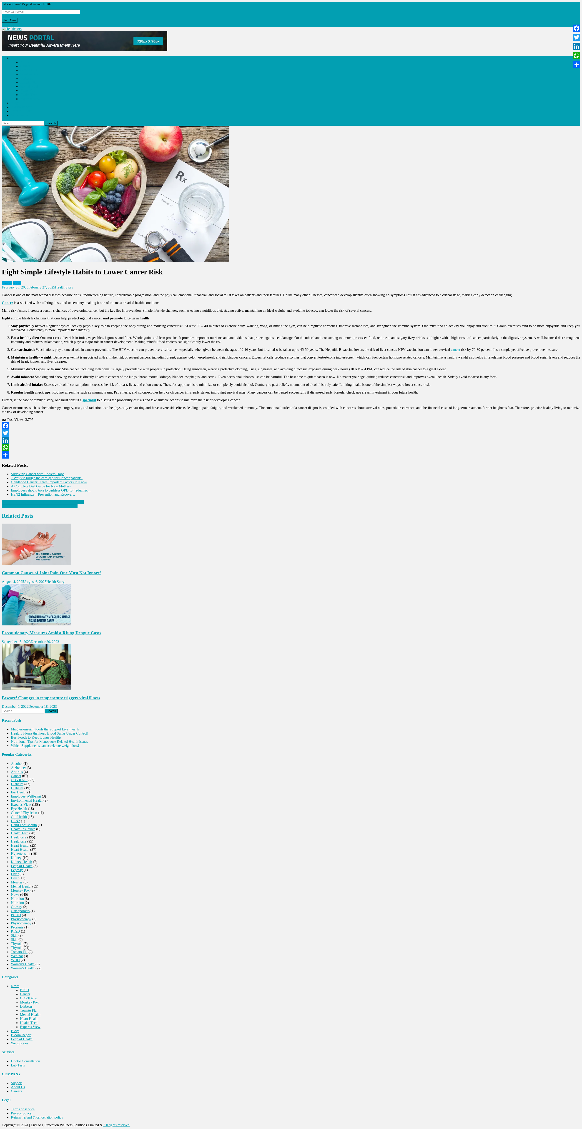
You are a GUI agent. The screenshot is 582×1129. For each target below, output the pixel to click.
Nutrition (17, 899)
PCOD (16, 915)
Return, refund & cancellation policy (37, 1117)
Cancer (25, 66)
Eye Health (19, 808)
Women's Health (23, 964)
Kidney (16, 858)
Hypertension (20, 854)
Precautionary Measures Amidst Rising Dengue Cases (51, 632)
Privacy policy (21, 1113)
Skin (14, 935)
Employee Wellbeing (26, 796)
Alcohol (17, 763)
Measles (17, 882)
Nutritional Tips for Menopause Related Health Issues (49, 741)
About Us (18, 1087)
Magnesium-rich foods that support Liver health (45, 729)
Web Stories (19, 115)
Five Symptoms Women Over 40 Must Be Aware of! (40, 506)
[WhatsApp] (291, 447)
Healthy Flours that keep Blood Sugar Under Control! (49, 733)
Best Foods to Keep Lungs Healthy (36, 737)
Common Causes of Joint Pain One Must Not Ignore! (51, 572)
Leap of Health (22, 111)
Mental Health (30, 86)
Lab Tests (18, 1065)
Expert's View (21, 804)
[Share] (291, 455)
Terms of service (23, 1109)
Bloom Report (21, 107)
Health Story (64, 287)
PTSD (24, 62)
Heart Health (29, 91)
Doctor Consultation (25, 1061)
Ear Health (18, 792)
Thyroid (17, 944)
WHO (15, 960)
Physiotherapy (21, 919)
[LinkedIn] (291, 440)
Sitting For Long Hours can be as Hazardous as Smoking (43, 502)
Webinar (17, 956)
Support (16, 1083)
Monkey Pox (29, 74)
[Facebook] (291, 425)
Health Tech (29, 95)
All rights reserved (116, 1125)
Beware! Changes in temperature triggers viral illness (51, 697)
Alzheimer (18, 768)
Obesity (16, 907)
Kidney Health (21, 862)
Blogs (15, 103)
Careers (16, 1091)
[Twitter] (291, 433)
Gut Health (19, 817)
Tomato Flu (28, 82)
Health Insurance (23, 829)
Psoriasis (17, 927)
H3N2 (15, 821)
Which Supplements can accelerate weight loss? (45, 746)
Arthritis (17, 772)
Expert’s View (30, 99)
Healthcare (18, 837)
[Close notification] (3, 25)
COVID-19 (28, 70)
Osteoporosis (20, 911)
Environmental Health (27, 800)
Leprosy (17, 870)
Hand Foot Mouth (24, 825)
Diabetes (26, 78)
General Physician (24, 813)
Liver (15, 874)
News (15, 58)
